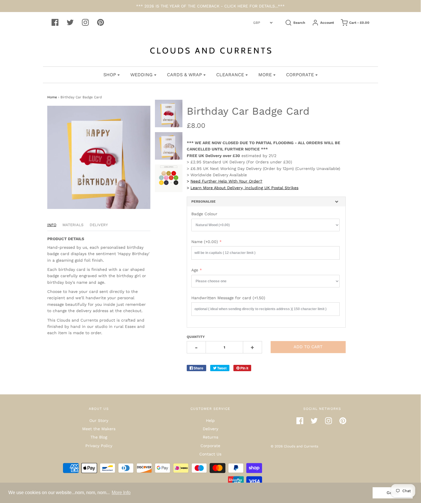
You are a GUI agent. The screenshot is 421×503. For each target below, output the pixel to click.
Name (204, 241)
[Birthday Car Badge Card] (168, 178)
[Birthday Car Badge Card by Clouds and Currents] (168, 113)
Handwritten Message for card (228, 297)
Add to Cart (308, 346)
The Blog (99, 437)
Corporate (210, 445)
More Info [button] (121, 492)
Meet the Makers (98, 428)
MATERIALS (73, 225)
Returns (210, 437)
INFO (51, 225)
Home (52, 97)
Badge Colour (204, 214)
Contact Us (210, 454)
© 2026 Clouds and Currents (294, 446)
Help (210, 420)
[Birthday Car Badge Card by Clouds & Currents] (168, 146)
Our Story (98, 420)
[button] (266, 201)
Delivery (210, 428)
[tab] (266, 201)
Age (194, 270)
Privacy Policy (98, 445)
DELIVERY (99, 225)
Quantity (196, 337)
